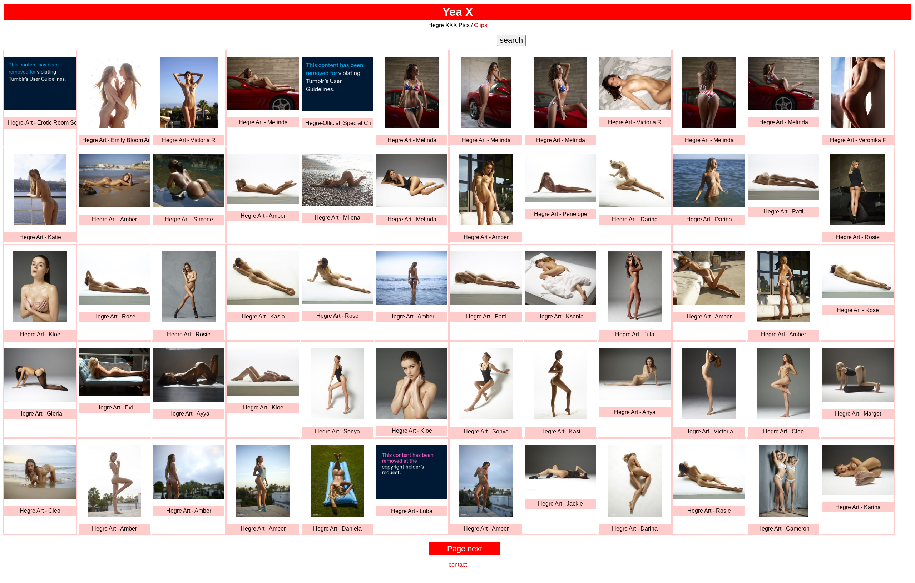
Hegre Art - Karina (858, 507)
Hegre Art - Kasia (263, 316)
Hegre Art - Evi (114, 407)
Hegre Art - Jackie (560, 504)
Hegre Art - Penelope (560, 214)
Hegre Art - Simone (189, 219)
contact (458, 565)
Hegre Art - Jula (634, 334)
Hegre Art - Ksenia (560, 316)
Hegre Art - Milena (337, 218)
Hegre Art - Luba (411, 511)
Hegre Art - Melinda (263, 122)
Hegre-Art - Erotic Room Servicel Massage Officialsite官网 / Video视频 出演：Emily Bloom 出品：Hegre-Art (42, 123)
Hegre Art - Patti (783, 211)
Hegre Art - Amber (114, 219)
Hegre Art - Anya (635, 412)
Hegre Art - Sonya (337, 431)
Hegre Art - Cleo (783, 431)
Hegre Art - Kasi (560, 431)
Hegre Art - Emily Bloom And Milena (116, 140)
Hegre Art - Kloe (40, 334)
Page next (464, 548)
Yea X (457, 11)
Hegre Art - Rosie (858, 237)
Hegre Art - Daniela (337, 529)
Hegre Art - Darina (635, 219)
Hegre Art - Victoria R (189, 140)
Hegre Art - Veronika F (858, 140)
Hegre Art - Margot (858, 414)
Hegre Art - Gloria (40, 414)
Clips (480, 25)
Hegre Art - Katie (40, 237)
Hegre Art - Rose (114, 316)
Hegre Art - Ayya (188, 414)
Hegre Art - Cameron (783, 529)
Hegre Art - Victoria (709, 431)
